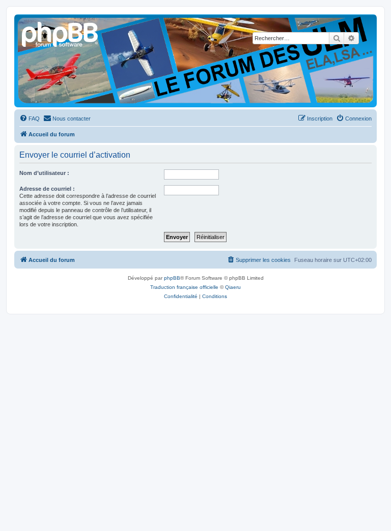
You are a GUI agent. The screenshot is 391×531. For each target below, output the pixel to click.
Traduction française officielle (184, 287)
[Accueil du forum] (60, 33)
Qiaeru (233, 287)
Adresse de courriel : (47, 189)
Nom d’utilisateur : (44, 173)
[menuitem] (29, 118)
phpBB (172, 278)
